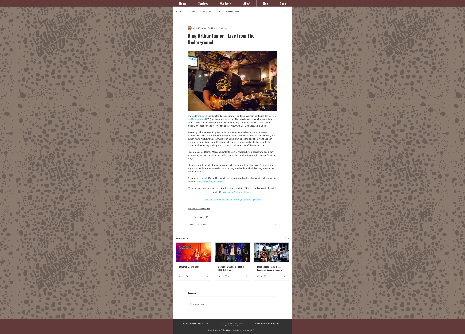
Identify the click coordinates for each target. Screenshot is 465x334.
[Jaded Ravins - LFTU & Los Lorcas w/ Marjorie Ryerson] (271, 252)
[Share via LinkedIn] (201, 217)
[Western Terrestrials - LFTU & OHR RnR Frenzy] (232, 252)
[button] (286, 11)
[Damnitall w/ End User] (193, 252)
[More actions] (275, 28)
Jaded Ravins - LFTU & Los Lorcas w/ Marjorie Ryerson (269, 268)
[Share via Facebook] (189, 217)
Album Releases (206, 11)
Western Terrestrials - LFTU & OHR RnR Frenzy (231, 268)
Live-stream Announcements (228, 11)
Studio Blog (191, 11)
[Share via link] (206, 217)
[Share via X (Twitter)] (195, 217)
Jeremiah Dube (251, 330)
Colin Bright (225, 330)
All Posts (179, 11)
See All (287, 238)
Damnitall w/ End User (189, 266)
